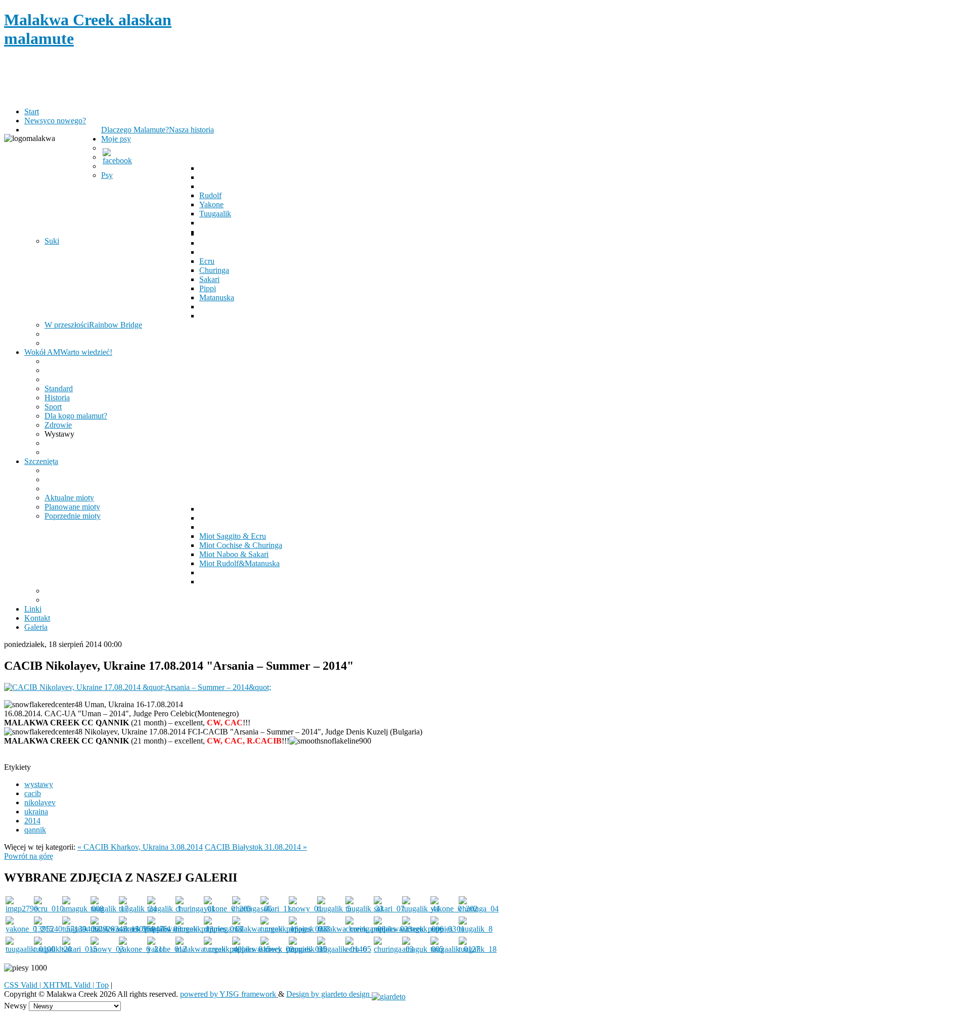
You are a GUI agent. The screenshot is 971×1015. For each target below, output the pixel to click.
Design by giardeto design (329, 994)
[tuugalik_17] (109, 908)
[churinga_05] (252, 908)
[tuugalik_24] (138, 908)
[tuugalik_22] (81, 929)
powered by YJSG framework (229, 994)
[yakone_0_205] (227, 908)
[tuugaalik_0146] (342, 949)
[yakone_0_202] (454, 908)
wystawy (38, 784)
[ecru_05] (358, 949)
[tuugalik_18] (478, 949)
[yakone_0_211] (142, 949)
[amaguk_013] (309, 929)
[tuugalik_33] (364, 908)
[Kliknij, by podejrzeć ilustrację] (137, 687)
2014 (32, 820)
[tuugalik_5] (334, 908)
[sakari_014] (136, 929)
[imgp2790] (22, 908)
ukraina (36, 811)
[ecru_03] (443, 929)
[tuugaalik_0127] (455, 949)
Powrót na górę (28, 856)
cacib (32, 793)
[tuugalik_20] (53, 949)
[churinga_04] (479, 908)
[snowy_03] (107, 949)
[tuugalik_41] (421, 908)
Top (102, 985)
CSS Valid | (23, 985)
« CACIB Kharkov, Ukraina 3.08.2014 (140, 847)
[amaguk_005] (423, 949)
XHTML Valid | (69, 985)
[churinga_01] (195, 908)
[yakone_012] (167, 949)
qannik (35, 829)
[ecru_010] (49, 908)
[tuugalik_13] (194, 929)
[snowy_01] (305, 908)
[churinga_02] (224, 929)
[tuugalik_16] (279, 929)
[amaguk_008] (83, 908)
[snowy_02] (277, 949)
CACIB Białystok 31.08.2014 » (256, 847)
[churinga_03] (394, 949)
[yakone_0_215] (29, 929)
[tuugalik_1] (164, 908)
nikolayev (40, 802)
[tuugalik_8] (476, 929)
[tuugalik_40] (223, 949)
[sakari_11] (275, 908)
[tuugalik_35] (308, 949)
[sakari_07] (389, 908)
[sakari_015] (79, 949)
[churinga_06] (365, 929)
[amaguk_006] (423, 929)
